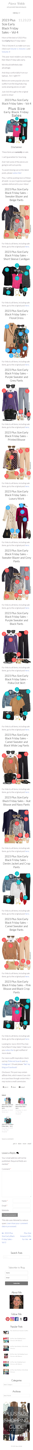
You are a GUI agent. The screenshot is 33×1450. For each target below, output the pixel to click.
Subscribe (16, 1283)
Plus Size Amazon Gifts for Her (25, 1236)
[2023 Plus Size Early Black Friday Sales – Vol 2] (21, 1100)
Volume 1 (14, 49)
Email (29, 1144)
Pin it (15, 1144)
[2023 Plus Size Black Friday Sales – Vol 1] (8, 1120)
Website (5, 1210)
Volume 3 (6, 52)
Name (5, 1201)
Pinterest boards (15, 1061)
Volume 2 (22, 49)
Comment (6, 1169)
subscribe (17, 173)
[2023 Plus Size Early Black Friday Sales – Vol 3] (8, 1100)
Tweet (24, 1144)
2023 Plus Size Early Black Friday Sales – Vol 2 (21, 1106)
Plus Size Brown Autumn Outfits (19, 1330)
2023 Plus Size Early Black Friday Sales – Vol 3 (7, 1106)
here (27, 246)
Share (19, 1144)
